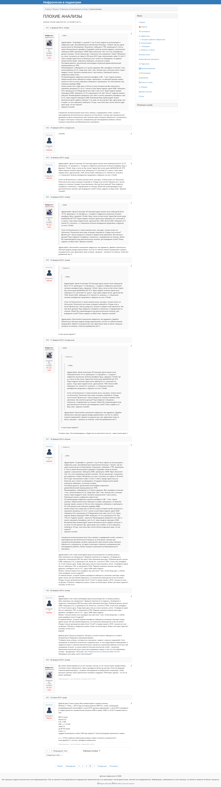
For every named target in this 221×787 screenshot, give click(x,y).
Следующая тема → (54, 755)
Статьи (141, 96)
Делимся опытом (145, 91)
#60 (47, 697)
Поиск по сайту (147, 82)
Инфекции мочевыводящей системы (74, 9)
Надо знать (145, 64)
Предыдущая (71, 766)
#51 (47, 27)
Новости (144, 27)
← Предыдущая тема (59, 751)
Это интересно (144, 31)
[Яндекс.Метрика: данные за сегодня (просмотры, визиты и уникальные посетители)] (104, 783)
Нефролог (49, 35)
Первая (60, 766)
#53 (47, 157)
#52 (47, 127)
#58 (47, 590)
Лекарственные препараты (149, 59)
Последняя (114, 766)
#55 (47, 260)
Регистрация (146, 73)
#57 (47, 439)
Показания (146, 46)
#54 (47, 197)
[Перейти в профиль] (49, 42)
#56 (47, 340)
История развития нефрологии (153, 39)
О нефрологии (144, 36)
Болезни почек (144, 54)
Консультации (146, 43)
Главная (48, 9)
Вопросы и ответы (148, 50)
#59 (47, 660)
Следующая (102, 766)
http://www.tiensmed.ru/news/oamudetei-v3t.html (102, 651)
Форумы (56, 9)
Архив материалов (148, 68)
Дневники (144, 77)
